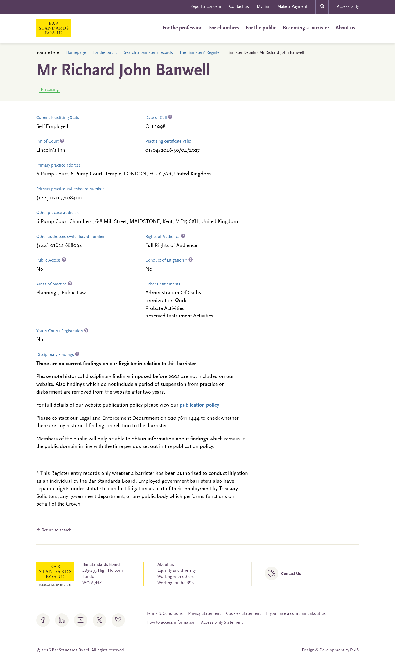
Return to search (56, 530)
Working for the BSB (175, 583)
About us (346, 28)
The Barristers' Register (200, 53)
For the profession (183, 28)
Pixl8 (354, 650)
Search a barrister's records (148, 53)
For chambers (224, 28)
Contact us (239, 7)
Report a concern (205, 7)
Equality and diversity (176, 571)
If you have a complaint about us (296, 614)
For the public (261, 28)
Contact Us (291, 574)
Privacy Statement (204, 614)
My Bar (263, 7)
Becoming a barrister (306, 28)
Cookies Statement (243, 614)
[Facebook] (43, 620)
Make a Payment (292, 7)
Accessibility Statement (222, 622)
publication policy (199, 405)
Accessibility (348, 7)
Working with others (175, 577)
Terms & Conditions (164, 614)
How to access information (171, 622)
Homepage (76, 53)
